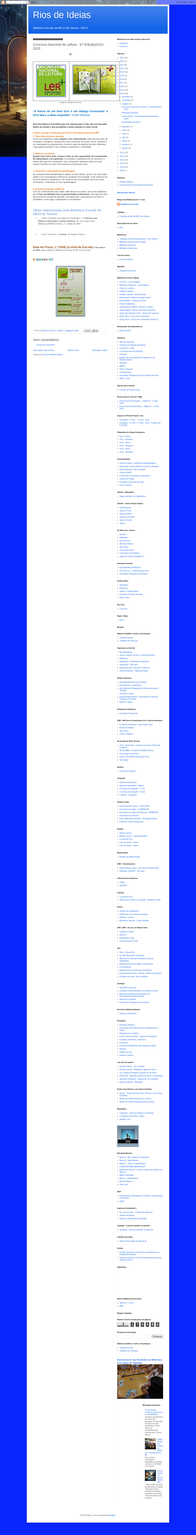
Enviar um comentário (46, 345)
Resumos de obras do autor (131, 594)
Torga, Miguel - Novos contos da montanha (137, 310)
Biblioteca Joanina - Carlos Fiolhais (134, 920)
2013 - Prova (124, 436)
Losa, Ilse (123, 609)
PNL (121, 227)
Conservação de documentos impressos (136, 185)
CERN (122, 882)
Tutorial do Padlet (126, 479)
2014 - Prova (124, 443)
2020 (122, 72)
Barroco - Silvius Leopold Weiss (132, 1164)
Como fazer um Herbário (129, 553)
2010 (122, 163)
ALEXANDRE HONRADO (130, 567)
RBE (121, 1306)
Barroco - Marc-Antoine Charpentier (134, 1157)
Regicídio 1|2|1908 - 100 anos (132, 871)
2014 (122, 94)
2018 (122, 79)
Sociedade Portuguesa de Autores (133, 574)
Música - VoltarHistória (128, 1178)
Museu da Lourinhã (127, 999)
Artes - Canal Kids (126, 952)
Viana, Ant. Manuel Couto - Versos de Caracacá (139, 313)
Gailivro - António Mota (128, 591)
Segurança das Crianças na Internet (134, 668)
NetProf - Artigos (126, 702)
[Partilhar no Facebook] (94, 330)
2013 (122, 153)
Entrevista (123, 588)
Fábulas (122, 1049)
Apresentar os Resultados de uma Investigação (139, 466)
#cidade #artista (126, 182)
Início (121, 620)
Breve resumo (125, 331)
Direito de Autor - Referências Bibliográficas (137, 463)
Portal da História (126, 728)
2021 (122, 68)
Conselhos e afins (126, 348)
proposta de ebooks (127, 271)
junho (124, 130)
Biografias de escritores (129, 1033)
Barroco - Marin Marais (128, 1160)
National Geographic (128, 782)
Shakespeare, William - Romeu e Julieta (136, 307)
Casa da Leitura (126, 259)
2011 (122, 160)
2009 (122, 167)
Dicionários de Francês (129, 816)
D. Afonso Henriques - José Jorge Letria (136, 725)
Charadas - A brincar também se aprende (136, 1113)
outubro (125, 104)
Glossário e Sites (126, 694)
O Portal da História (127, 771)
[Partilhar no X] (91, 330)
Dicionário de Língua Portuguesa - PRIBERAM (138, 812)
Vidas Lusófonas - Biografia (130, 1082)
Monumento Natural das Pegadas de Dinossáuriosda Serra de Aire (134, 995)
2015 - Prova (124, 449)
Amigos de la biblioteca (129, 911)
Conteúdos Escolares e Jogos (131, 1116)
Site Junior (123, 547)
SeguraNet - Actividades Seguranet (134, 661)
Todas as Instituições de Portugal (133, 1219)
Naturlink (123, 363)
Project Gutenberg (127, 304)
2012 (122, 156)
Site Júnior (123, 731)
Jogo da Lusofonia (127, 517)
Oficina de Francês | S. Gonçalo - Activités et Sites (139, 900)
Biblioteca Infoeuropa (128, 248)
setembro (126, 127)
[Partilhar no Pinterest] (96, 330)
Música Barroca (125, 1181)
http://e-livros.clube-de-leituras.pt (133, 1241)
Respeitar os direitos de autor (131, 482)
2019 (122, 76)
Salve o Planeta (126, 369)
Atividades (123, 585)
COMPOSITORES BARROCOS (132, 1167)
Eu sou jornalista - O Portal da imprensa (136, 1212)
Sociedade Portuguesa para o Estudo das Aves (139, 375)
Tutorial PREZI (125, 472)
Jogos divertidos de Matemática (132, 496)
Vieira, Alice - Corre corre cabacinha (134, 316)
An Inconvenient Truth (128, 941)
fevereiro (126, 144)
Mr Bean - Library (126, 917)
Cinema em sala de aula (129, 390)
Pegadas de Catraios (129, 204)
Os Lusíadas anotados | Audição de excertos (137, 1073)
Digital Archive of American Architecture (135, 970)
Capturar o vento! (126, 932)
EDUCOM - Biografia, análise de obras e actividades (141, 1076)
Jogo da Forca (125, 511)
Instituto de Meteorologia (129, 857)
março (125, 141)
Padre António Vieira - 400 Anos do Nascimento (139, 868)
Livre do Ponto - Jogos (128, 845)
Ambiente (123, 537)
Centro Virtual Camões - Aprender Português (138, 1036)
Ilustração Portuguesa (128, 713)
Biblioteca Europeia (127, 245)
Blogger (112, 1515)
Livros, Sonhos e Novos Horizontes (160, 1476)
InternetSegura (125, 652)
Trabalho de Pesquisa (128, 641)
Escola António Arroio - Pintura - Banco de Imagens (140, 973)
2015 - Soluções (126, 452)
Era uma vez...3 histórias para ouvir (134, 571)
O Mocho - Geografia (128, 795)
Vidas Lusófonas (126, 734)
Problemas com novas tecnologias (133, 914)
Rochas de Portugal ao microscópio (134, 1002)
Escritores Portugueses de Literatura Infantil (137, 1046)
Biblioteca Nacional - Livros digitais (134, 285)
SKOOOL (123, 885)
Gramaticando (125, 508)
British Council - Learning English (133, 836)
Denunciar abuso (126, 192)
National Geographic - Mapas (131, 786)
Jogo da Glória (125, 514)
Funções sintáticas (127, 1025)
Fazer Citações (125, 485)
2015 (122, 90)
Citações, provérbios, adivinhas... (133, 1040)
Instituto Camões (126, 291)
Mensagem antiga (99, 350)
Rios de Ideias (62, 15)
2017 (122, 83)
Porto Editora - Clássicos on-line (132, 301)
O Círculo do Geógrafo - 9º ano (132, 792)
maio (124, 134)
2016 (122, 86)
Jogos (121, 1201)
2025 (122, 61)
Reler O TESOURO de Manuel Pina (134, 757)
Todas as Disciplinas (128, 1014)
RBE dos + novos (126, 1303)
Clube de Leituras (126, 288)
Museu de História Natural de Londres (135, 1099)
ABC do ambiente (126, 342)
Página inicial (73, 350)
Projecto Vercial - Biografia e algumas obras (137, 1069)
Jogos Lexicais (125, 520)
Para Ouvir (123, 1184)
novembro (126, 100)
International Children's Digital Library (135, 297)
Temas (122, 523)
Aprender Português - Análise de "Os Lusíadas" (139, 1079)
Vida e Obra (124, 598)
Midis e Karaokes (126, 1175)
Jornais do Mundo (126, 1215)
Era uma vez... (125, 541)
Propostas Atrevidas (130, 113)
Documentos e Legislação (130, 685)
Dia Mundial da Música (131, 122)
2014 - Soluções (126, 446)
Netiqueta (123, 658)
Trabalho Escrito (126, 638)
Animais (122, 534)
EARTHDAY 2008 (126, 938)
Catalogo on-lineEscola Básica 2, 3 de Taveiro (138, 239)
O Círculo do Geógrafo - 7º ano (132, 789)
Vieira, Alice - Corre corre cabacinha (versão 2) (138, 319)
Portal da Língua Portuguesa (131, 822)
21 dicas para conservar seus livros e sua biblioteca (153, 1412)
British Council (125, 833)
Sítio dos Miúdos (126, 544)
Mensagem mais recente (44, 350)
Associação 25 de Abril (128, 754)
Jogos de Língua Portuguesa (131, 556)
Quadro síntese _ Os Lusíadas (132, 1066)
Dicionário (123, 1043)
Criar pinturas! (125, 967)
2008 (122, 170)
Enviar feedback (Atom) (53, 354)
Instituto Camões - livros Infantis (132, 294)
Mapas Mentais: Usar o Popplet (132, 469)
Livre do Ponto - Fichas (129, 842)
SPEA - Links (124, 378)
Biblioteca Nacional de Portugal (132, 242)
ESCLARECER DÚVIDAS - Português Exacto (138, 819)
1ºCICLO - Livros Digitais (129, 282)
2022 (122, 65)
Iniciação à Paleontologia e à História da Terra (138, 991)
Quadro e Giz (124, 1119)
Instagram (123, 43)
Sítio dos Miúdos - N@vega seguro (133, 671)
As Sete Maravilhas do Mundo (131, 955)
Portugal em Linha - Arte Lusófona (133, 976)
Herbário (123, 354)
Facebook (123, 46)
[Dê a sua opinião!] (88, 330)
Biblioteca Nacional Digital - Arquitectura (136, 964)
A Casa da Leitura (126, 550)
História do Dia (125, 1052)
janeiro (125, 148)
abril (124, 137)
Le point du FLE (126, 839)
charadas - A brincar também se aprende (136, 1230)
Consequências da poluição (131, 351)
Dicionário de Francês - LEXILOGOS (134, 806)
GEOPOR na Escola (127, 988)
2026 (122, 58)
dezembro (126, 97)
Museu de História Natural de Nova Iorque (137, 1102)
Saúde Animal (125, 372)
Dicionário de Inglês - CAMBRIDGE (134, 809)
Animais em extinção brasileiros (132, 345)
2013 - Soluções (126, 439)
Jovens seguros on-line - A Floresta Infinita (137, 655)
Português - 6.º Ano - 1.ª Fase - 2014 (134, 420)
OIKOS (122, 366)
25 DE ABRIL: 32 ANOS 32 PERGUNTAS (136, 750)
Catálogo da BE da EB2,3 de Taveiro (134, 216)
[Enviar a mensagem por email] (85, 330)
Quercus (122, 935)
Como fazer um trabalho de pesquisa (134, 476)
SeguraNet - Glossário (128, 664)
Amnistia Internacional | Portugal (132, 682)
